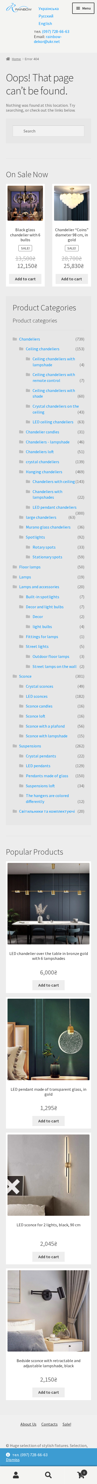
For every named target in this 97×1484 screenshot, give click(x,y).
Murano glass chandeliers (48, 527)
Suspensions (30, 745)
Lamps (25, 576)
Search (48, 1475)
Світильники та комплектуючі (47, 811)
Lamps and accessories (39, 586)
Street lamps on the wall (55, 666)
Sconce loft (35, 716)
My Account (16, 1475)
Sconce (25, 676)
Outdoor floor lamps (51, 656)
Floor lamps (30, 566)
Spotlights (35, 537)
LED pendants (38, 765)
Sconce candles (39, 706)
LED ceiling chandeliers (53, 421)
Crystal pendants (41, 755)
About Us (28, 1424)
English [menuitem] (45, 23)
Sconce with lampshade (47, 735)
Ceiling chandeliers (42, 348)
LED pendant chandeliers (55, 507)
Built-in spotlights (42, 596)
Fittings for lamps (42, 636)
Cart (75, 1470)
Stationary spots (47, 556)
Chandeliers (29, 339)
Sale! (67, 1424)
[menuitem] (48, 8)
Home (16, 59)
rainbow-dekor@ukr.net (48, 39)
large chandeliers (41, 517)
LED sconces (37, 696)
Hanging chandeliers (44, 471)
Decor (38, 616)
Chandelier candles (42, 431)
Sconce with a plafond (45, 726)
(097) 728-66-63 (55, 31)
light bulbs (42, 626)
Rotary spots (44, 547)
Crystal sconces (39, 686)
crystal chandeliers (42, 461)
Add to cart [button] (25, 278)
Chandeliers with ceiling (54, 481)
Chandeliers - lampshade (48, 441)
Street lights (37, 646)
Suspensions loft (40, 785)
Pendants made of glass (47, 775)
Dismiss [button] (13, 1459)
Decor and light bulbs (45, 606)
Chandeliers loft (40, 451)
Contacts (49, 1424)
